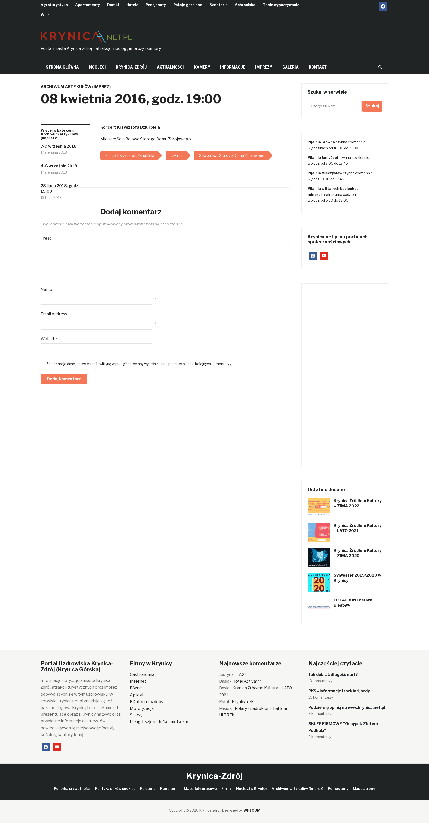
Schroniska (245, 5)
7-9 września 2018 (59, 146)
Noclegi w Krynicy (251, 788)
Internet (138, 681)
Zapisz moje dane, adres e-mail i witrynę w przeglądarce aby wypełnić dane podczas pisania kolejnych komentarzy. (139, 364)
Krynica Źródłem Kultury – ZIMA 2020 (358, 553)
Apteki (136, 695)
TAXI (241, 674)
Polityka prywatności (72, 788)
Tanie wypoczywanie (281, 5)
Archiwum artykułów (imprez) (76, 86)
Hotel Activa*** (246, 681)
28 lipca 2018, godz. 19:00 (60, 188)
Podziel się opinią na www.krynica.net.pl (346, 707)
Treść (46, 238)
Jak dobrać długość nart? (333, 674)
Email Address (54, 314)
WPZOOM (251, 810)
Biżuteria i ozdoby (146, 701)
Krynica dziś (243, 701)
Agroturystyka (54, 5)
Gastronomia (142, 674)
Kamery (202, 67)
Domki (113, 5)
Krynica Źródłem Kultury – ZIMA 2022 (358, 503)
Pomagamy (338, 788)
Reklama (148, 788)
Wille (45, 15)
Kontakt (318, 67)
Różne (136, 688)
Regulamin (169, 788)
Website (49, 339)
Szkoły (136, 715)
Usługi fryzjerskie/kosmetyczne (159, 721)
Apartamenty (87, 5)
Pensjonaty (156, 5)
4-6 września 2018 (59, 166)
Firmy (226, 788)
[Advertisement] (298, 39)
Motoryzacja (142, 708)
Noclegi (97, 67)
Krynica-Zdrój (131, 67)
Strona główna (62, 67)
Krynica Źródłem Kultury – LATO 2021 (358, 528)
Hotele (132, 5)
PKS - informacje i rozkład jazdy (339, 691)
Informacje (232, 67)
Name (46, 289)
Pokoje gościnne (187, 5)
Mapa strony (364, 788)
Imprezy (263, 67)
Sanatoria (219, 5)
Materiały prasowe (200, 788)
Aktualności (170, 67)
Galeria (290, 67)
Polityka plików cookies (115, 788)
